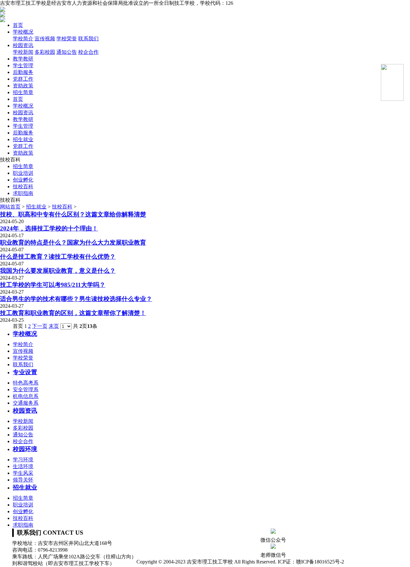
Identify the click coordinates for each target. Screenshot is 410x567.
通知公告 (66, 52)
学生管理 (23, 65)
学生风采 (23, 473)
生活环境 (23, 466)
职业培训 (23, 173)
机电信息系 (25, 396)
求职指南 (23, 193)
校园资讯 (23, 45)
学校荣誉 (66, 38)
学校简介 (23, 38)
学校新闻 (23, 52)
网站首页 (10, 206)
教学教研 (23, 58)
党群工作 (23, 79)
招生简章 (23, 92)
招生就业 (23, 139)
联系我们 (88, 38)
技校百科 (23, 186)
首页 (18, 25)
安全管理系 (25, 389)
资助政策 (23, 85)
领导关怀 (23, 479)
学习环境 (23, 459)
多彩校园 (45, 52)
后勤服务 (23, 72)
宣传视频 (45, 38)
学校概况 (23, 32)
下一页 (39, 326)
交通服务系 (25, 403)
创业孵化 (23, 179)
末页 (54, 326)
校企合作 (88, 52)
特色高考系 (25, 382)
